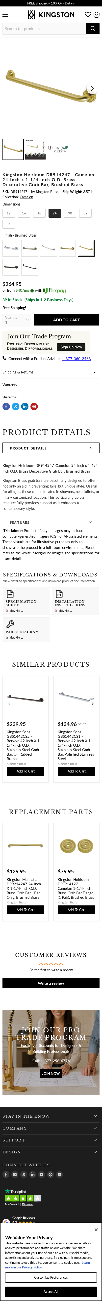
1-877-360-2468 (76, 358)
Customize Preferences (51, 1277)
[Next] (92, 88)
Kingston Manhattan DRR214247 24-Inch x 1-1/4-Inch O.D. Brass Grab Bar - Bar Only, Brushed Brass (24, 888)
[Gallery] (51, 101)
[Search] (93, 28)
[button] (51, 448)
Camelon (26, 197)
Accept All (51, 1292)
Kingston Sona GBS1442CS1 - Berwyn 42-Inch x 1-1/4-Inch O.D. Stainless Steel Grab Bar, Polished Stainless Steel (76, 745)
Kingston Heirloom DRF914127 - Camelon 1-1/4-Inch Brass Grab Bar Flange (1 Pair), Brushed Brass (76, 888)
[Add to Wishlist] (95, 43)
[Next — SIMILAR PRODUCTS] (92, 703)
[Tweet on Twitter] (15, 406)
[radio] (8, 213)
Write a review (51, 983)
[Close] (96, 1229)
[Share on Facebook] (6, 406)
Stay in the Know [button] (26, 1116)
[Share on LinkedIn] (24, 406)
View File (16, 611)
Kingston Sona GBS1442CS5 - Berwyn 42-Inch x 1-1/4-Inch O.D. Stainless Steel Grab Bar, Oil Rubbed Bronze (24, 745)
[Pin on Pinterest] (34, 406)
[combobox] (44, 28)
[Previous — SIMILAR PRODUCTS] (9, 703)
